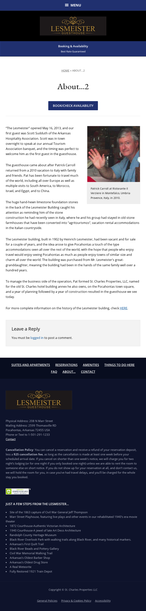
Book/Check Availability (73, 106)
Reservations (66, 365)
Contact (88, 372)
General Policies (47, 600)
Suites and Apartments (30, 365)
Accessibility (103, 600)
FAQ (54, 372)
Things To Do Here (119, 365)
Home (65, 70)
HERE (123, 308)
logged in (37, 338)
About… (69, 372)
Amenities (91, 365)
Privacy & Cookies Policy (76, 600)
